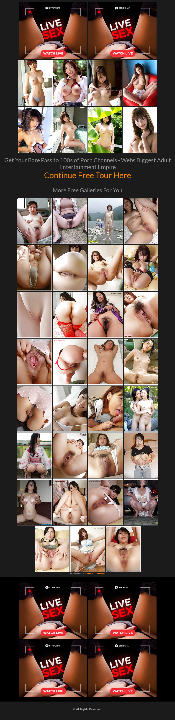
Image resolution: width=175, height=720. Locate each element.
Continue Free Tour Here (87, 175)
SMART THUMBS (96, 573)
